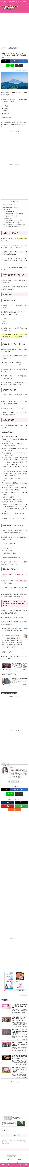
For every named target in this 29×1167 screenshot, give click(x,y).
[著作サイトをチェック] (9, 782)
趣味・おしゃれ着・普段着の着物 (10, 693)
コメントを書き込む (14, 1135)
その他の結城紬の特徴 (11, 216)
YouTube (15, 777)
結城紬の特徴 (7, 209)
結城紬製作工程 (8, 218)
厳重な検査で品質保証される (13, 222)
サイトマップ (7, 1162)
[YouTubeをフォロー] (14, 782)
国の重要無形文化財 (11, 211)
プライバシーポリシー (21, 1162)
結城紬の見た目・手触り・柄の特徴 (14, 213)
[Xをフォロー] (12, 782)
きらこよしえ (12, 767)
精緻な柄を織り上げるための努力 (14, 220)
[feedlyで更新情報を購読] (16, 782)
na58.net (10, 777)
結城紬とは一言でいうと (10, 205)
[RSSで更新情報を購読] (18, 782)
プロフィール (21, 1159)
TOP (7, 1159)
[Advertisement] (14, 30)
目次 (12, 201)
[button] (19, 65)
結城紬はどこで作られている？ (12, 207)
